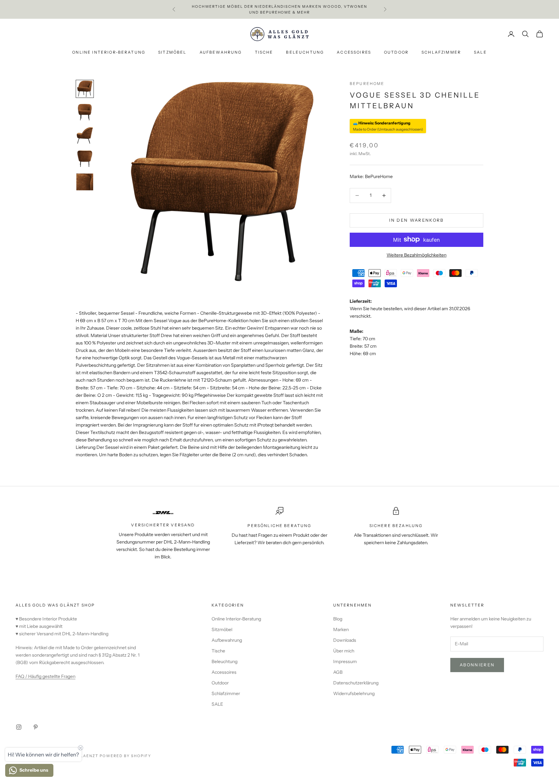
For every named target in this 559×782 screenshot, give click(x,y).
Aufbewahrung (221, 52)
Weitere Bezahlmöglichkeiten (416, 255)
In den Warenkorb (416, 220)
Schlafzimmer (441, 52)
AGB (338, 672)
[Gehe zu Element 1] (85, 89)
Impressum (345, 661)
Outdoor (396, 52)
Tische (264, 52)
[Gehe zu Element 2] (85, 112)
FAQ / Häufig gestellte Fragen (45, 676)
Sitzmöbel (172, 52)
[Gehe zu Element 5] (85, 182)
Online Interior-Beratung (108, 52)
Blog (337, 619)
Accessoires (354, 52)
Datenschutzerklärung (355, 683)
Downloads (344, 640)
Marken (341, 629)
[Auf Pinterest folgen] (35, 727)
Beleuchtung (305, 52)
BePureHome (367, 83)
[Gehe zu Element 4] (85, 159)
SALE (480, 52)
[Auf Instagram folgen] (19, 727)
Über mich (343, 651)
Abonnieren (477, 664)
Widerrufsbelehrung (354, 693)
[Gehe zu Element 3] (85, 135)
